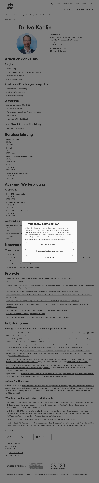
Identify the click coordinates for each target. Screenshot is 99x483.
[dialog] (49, 241)
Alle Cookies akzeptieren (49, 244)
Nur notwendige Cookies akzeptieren (49, 251)
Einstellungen (49, 258)
